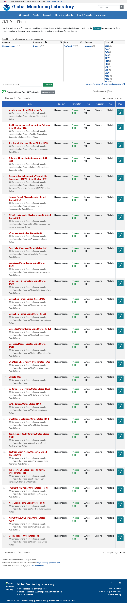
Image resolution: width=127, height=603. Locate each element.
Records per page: (111, 98)
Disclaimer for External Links (62, 601)
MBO (107, 76)
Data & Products (84, 15)
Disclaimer (41, 601)
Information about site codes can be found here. (104, 84)
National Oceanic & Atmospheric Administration (40, 592)
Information (101, 15)
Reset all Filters (48, 92)
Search (49, 85)
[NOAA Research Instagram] (117, 583)
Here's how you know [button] (54, 1)
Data (120, 111)
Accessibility (27, 601)
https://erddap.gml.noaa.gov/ (48, 563)
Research (47, 15)
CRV (107, 58)
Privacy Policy (12, 601)
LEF (106, 70)
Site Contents (115, 589)
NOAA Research (25, 595)
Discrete (88, 46)
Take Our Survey (113, 594)
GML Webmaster (37, 566)
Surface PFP (69, 46)
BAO (107, 49)
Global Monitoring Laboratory (43, 6)
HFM (107, 61)
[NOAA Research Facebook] (108, 583)
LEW (107, 73)
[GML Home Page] (20, 15)
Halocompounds (9, 46)
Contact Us (103, 591)
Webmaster (116, 591)
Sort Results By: (100, 91)
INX (106, 64)
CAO (107, 55)
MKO (107, 79)
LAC (106, 67)
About (26, 15)
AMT (107, 46)
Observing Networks (64, 15)
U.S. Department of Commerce (32, 589)
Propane (37, 46)
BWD (107, 52)
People (35, 15)
